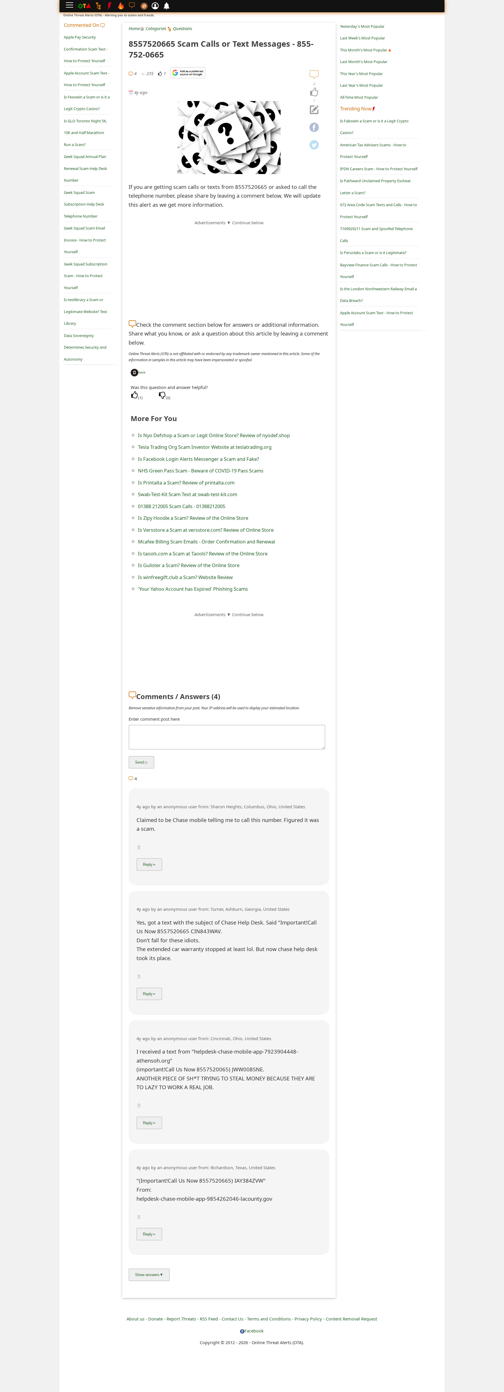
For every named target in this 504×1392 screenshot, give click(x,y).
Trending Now (356, 108)
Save (141, 372)
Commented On (82, 25)
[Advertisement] (229, 267)
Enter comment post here (154, 719)
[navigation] (314, 92)
